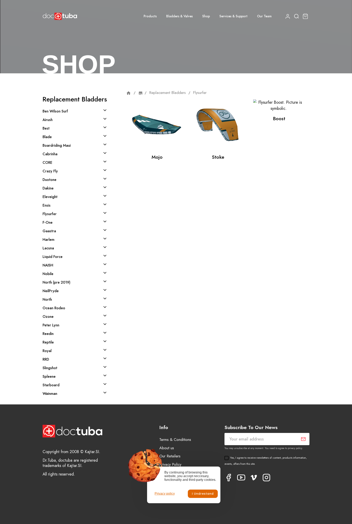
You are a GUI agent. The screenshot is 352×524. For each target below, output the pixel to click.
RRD (46, 359)
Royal (47, 350)
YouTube (241, 477)
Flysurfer (50, 214)
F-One (48, 222)
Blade (47, 137)
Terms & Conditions (175, 439)
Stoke (218, 157)
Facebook (228, 477)
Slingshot (50, 368)
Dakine (48, 188)
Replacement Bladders (75, 99)
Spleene (49, 376)
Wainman (50, 393)
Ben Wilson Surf (55, 111)
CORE (47, 162)
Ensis (47, 205)
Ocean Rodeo (54, 308)
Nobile (48, 273)
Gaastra (49, 231)
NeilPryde (51, 291)
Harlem (48, 239)
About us (166, 448)
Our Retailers (169, 456)
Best (46, 128)
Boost (279, 118)
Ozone (48, 316)
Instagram (266, 477)
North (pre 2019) (56, 282)
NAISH (48, 265)
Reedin (48, 333)
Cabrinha (50, 154)
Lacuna (48, 248)
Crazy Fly (50, 171)
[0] (305, 16)
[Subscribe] (303, 439)
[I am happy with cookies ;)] (203, 494)
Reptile (48, 342)
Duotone (49, 179)
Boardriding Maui (57, 145)
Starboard (51, 385)
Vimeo (254, 477)
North (47, 299)
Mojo (157, 157)
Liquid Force (53, 256)
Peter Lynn (51, 325)
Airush (48, 119)
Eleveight (50, 196)
